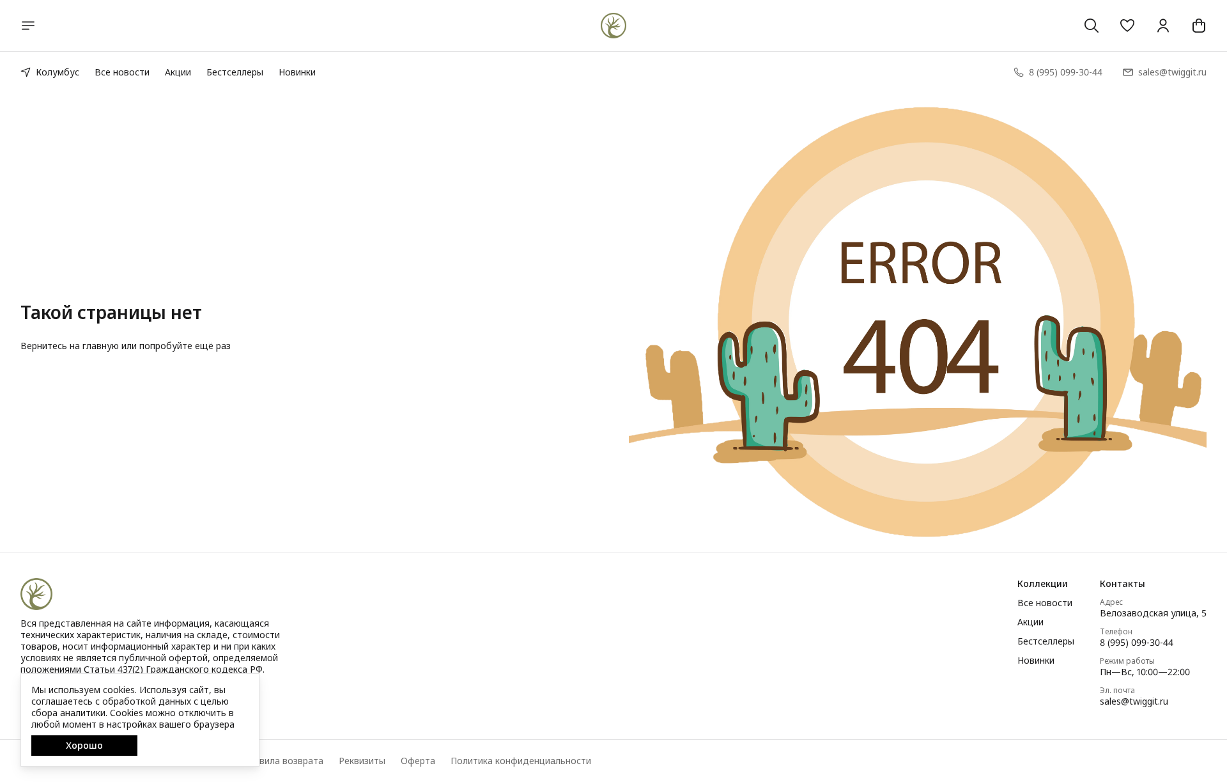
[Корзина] (1199, 25)
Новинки (297, 72)
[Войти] (1163, 25)
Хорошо (84, 745)
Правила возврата (283, 761)
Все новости (122, 72)
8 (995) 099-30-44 (1136, 642)
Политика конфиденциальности (521, 761)
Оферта (418, 761)
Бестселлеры (234, 72)
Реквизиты (362, 761)
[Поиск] (1091, 25)
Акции (178, 72)
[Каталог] (28, 25)
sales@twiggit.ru (1134, 701)
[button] (1127, 25)
